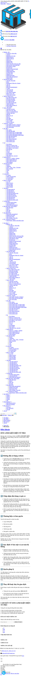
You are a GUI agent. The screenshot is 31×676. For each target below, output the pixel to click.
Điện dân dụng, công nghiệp (9, 206)
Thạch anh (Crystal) (10, 95)
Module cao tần (9, 70)
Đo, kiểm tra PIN (10, 101)
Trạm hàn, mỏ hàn (10, 109)
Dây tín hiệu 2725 (10, 140)
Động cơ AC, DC (10, 93)
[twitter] (4, 629)
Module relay (9, 61)
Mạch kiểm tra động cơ (11, 105)
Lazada (8, 399)
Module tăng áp (9, 57)
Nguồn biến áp (6, 157)
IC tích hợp (6, 174)
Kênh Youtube (6, 401)
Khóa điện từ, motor (11, 66)
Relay (7, 82)
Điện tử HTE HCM (10, 403)
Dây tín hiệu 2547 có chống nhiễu (14, 132)
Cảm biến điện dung (11, 194)
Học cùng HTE (9, 408)
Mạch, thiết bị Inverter (11, 161)
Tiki (7, 400)
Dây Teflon (9, 129)
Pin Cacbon (9, 154)
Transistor (8, 166)
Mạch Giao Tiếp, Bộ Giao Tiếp (13, 63)
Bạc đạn (8, 211)
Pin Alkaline (9, 153)
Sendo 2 (8, 396)
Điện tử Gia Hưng (10, 404)
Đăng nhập (3, 3)
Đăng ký (9, 3)
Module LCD (9, 74)
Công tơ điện (9, 106)
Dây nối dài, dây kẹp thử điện (13, 126)
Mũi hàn (8, 114)
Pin (4, 142)
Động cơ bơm (9, 184)
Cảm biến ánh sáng (10, 197)
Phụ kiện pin (9, 149)
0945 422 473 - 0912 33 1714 (8, 650)
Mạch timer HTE (10, 216)
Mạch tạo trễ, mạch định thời (12, 65)
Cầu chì (8, 84)
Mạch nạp (8, 60)
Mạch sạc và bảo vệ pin (11, 145)
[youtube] (3, 632)
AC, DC (8, 181)
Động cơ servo (9, 183)
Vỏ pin (8, 152)
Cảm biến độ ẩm (10, 190)
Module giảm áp (10, 58)
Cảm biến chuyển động (11, 196)
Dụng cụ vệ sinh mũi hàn (12, 111)
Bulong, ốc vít (9, 115)
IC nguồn (8, 175)
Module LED (9, 62)
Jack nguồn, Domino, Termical (13, 124)
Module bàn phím (10, 75)
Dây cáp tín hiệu (10, 127)
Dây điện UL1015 (10, 137)
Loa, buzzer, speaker (11, 92)
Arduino (8, 54)
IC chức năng (9, 179)
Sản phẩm (5, 223)
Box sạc (8, 150)
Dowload (8, 407)
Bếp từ (7, 209)
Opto (7, 172)
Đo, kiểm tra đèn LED (11, 97)
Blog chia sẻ (6, 405)
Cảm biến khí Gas (10, 198)
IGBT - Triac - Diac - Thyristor (13, 167)
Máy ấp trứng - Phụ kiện (12, 218)
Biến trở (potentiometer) (11, 87)
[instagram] (3, 631)
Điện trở (8, 85)
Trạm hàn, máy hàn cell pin (12, 146)
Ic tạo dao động (9, 177)
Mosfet (8, 164)
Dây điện (5, 128)
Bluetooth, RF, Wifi (10, 56)
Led (7, 171)
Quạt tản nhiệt (9, 185)
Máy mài (8, 210)
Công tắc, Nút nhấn (10, 80)
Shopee (8, 398)
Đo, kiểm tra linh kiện (11, 102)
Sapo (23, 655)
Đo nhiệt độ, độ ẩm (10, 100)
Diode (7, 170)
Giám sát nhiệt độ (10, 203)
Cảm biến (5, 188)
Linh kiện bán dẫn (7, 163)
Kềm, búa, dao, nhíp (11, 110)
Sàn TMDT (6, 394)
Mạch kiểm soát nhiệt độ (12, 76)
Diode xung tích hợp (11, 176)
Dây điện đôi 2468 (10, 131)
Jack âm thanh (9, 91)
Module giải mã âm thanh (12, 69)
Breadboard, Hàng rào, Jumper (13, 83)
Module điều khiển (10, 71)
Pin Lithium (9, 144)
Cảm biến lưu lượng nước (12, 199)
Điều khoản (5, 429)
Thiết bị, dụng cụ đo (8, 96)
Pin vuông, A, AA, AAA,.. (12, 148)
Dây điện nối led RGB (11, 136)
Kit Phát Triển (9, 72)
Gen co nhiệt (9, 120)
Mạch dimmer (9, 162)
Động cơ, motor (7, 180)
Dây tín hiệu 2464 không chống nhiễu (15, 135)
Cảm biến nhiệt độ (10, 189)
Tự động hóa (6, 201)
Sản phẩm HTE (7, 212)
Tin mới (8, 409)
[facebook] (3, 628)
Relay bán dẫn (9, 168)
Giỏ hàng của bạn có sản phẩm (8, 665)
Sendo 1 (8, 395)
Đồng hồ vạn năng (10, 98)
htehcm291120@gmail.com (8, 653)
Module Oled (9, 78)
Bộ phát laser (9, 67)
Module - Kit (6, 52)
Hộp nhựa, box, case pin (12, 155)
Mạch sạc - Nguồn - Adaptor (12, 158)
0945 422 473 (14, 33)
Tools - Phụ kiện (7, 107)
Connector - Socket (7, 123)
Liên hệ (5, 410)
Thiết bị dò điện (10, 104)
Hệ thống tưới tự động (11, 202)
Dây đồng (8, 118)
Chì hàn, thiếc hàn (10, 113)
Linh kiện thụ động (7, 79)
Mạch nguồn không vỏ (11, 159)
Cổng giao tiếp (9, 89)
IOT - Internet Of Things (9, 219)
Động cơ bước (9, 186)
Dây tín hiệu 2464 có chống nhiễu (14, 133)
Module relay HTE (10, 215)
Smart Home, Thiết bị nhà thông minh (15, 220)
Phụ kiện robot (9, 119)
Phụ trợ (8, 117)
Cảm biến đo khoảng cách (12, 193)
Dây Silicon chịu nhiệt (11, 139)
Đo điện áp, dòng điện (11, 53)
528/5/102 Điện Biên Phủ (12, 31)
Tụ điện (8, 88)
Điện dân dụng (9, 207)
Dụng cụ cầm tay (10, 122)
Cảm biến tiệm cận (10, 192)
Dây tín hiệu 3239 (10, 141)
